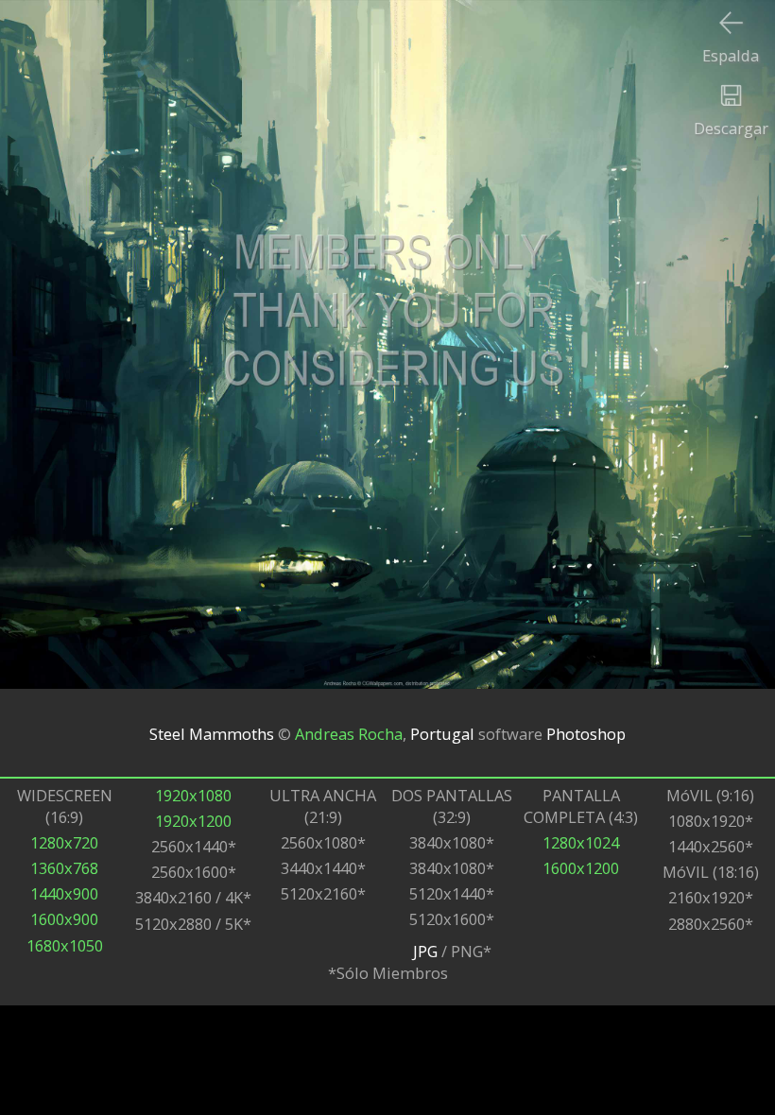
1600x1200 (580, 868)
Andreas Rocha (349, 733)
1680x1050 (64, 945)
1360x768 (64, 868)
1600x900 (64, 919)
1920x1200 (193, 821)
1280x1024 (580, 842)
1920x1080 (193, 795)
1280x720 (64, 842)
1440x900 (64, 893)
